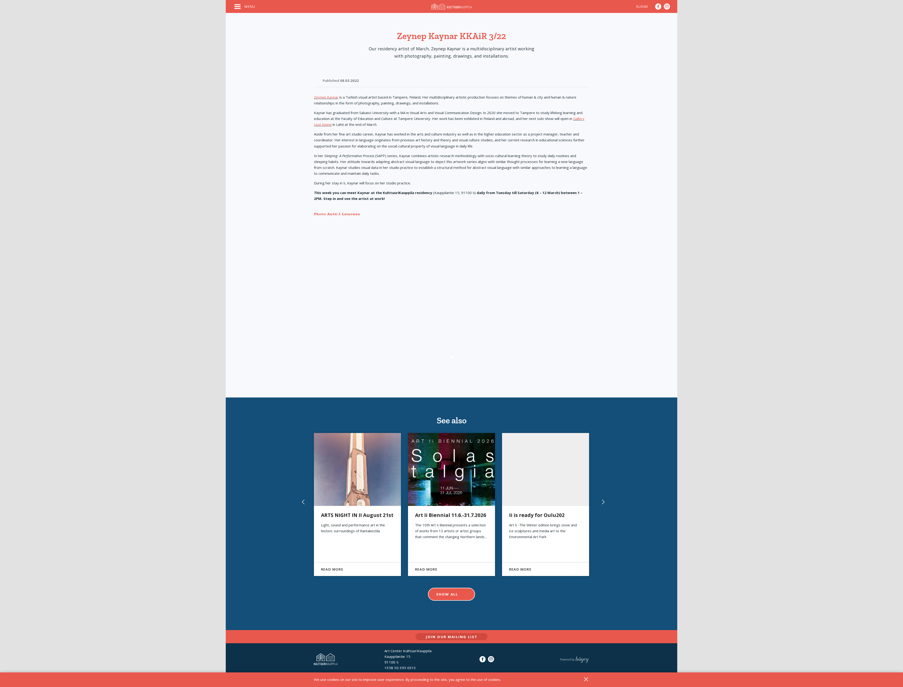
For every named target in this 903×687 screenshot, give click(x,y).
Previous (302, 504)
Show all (447, 594)
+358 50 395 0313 (400, 667)
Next (601, 504)
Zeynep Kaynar (326, 97)
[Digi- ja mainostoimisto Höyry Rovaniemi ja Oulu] (574, 658)
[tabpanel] (451, 297)
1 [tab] (451, 357)
